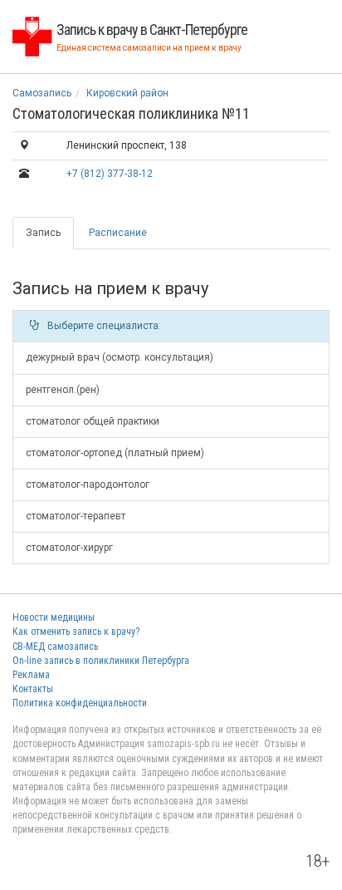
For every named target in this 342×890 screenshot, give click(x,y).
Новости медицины (53, 617)
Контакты (32, 689)
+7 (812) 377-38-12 (109, 173)
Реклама (31, 675)
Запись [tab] (43, 232)
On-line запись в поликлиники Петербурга (100, 660)
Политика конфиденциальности (79, 703)
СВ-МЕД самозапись (55, 646)
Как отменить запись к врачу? (75, 631)
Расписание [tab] (118, 232)
